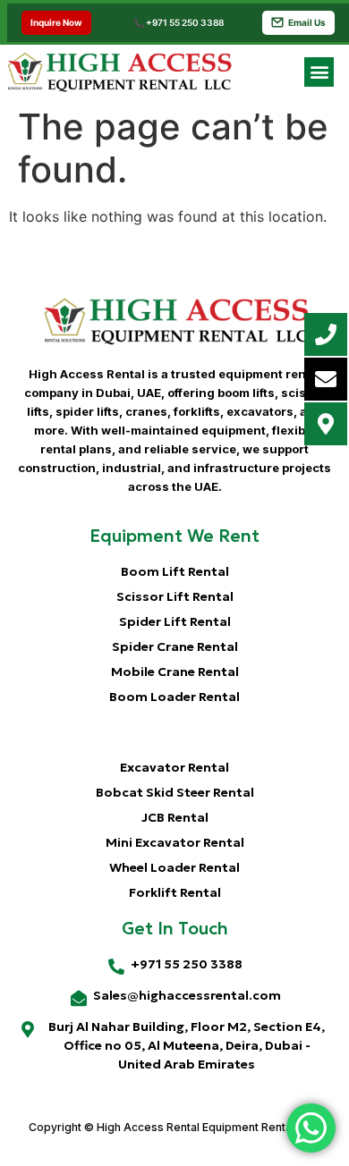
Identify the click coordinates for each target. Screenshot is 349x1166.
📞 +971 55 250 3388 (178, 22)
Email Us (307, 22)
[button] (319, 72)
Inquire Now (56, 22)
